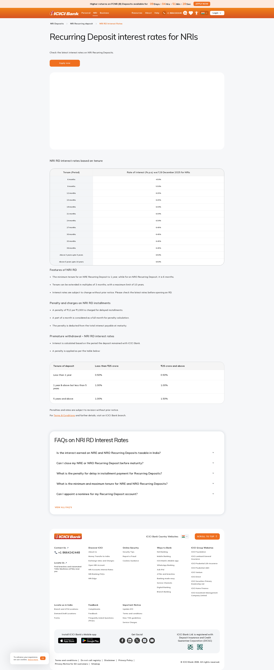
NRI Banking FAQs (96, 574)
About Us (92, 552)
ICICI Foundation (198, 552)
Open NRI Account (96, 565)
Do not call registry (91, 660)
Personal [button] (85, 13)
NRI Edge (92, 578)
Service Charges (130, 622)
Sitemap (95, 664)
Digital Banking (164, 587)
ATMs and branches (166, 574)
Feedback (92, 613)
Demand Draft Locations (65, 613)
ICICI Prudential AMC (200, 568)
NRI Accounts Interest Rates (100, 569)
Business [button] (104, 13)
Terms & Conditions (64, 415)
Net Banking (162, 552)
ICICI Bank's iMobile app (168, 561)
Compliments (94, 609)
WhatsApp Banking (165, 565)
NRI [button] (95, 13)
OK (43, 658)
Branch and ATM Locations (66, 609)
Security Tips (128, 552)
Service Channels (164, 583)
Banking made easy (166, 578)
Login (215, 13)
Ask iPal (160, 569)
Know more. (33, 659)
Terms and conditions (132, 613)
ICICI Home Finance (199, 588)
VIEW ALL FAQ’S (63, 507)
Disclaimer (109, 660)
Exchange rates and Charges (101, 561)
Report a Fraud (129, 556)
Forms (57, 618)
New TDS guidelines (132, 618)
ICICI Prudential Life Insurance (204, 563)
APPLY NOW (202, 4)
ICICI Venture (197, 572)
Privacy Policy (125, 660)
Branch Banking (164, 592)
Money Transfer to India (99, 556)
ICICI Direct (196, 577)
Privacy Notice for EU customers (71, 664)
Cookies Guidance (131, 561)
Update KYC (128, 609)
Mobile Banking (164, 556)
